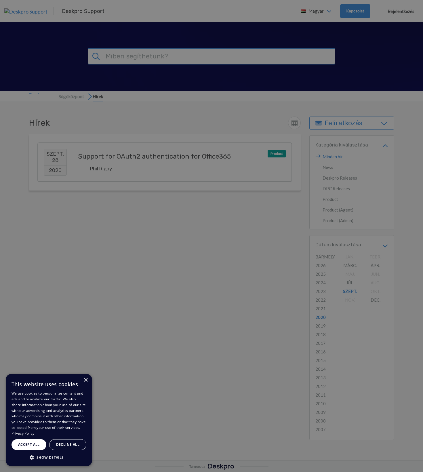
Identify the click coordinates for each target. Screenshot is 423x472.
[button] (49, 457)
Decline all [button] (67, 444)
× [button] (85, 380)
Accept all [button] (29, 444)
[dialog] (49, 420)
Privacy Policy (23, 433)
